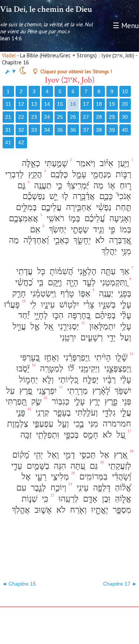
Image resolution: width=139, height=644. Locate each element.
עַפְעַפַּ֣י (41, 423)
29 (112, 117)
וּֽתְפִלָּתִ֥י (46, 434)
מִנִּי (92, 423)
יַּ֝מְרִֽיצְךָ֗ (76, 185)
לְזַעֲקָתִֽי (118, 466)
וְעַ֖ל (62, 423)
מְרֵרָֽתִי (76, 390)
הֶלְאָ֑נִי (85, 271)
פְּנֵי (125, 401)
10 (125, 91)
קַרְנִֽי (41, 412)
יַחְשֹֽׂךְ (56, 229)
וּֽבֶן (105, 498)
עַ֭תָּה (76, 466)
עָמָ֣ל (78, 174)
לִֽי (32, 304)
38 (99, 130)
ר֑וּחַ (124, 185)
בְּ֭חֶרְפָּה (78, 315)
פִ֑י (110, 229)
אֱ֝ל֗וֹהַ (122, 487)
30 (125, 117)
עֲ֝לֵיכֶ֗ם (93, 218)
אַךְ (123, 271)
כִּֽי (44, 498)
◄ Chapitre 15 (19, 584)
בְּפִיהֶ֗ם (104, 315)
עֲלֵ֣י (124, 412)
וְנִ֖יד (97, 229)
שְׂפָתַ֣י (79, 229)
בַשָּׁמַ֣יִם (36, 466)
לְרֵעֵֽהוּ (67, 498)
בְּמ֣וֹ (73, 218)
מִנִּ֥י (125, 251)
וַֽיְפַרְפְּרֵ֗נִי (75, 357)
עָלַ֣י (124, 304)
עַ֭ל (119, 434)
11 (8, 104)
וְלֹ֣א (47, 379)
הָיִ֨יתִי (101, 357)
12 (21, 104)
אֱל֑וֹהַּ (122, 498)
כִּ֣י (58, 185)
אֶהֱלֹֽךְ (20, 510)
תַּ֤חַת (122, 207)
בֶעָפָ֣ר (61, 412)
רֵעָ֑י (39, 476)
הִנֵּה (59, 466)
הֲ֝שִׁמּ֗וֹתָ (60, 271)
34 (47, 130)
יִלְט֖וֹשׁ (68, 304)
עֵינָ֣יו (47, 304)
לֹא (99, 240)
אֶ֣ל (34, 326)
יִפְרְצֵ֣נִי (45, 390)
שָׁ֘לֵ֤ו (120, 357)
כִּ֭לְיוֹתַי (67, 379)
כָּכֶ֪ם (105, 196)
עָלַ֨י (124, 315)
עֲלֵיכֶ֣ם (50, 207)
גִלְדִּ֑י (108, 412)
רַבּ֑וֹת (122, 174)
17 (86, 104)
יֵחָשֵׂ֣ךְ (81, 240)
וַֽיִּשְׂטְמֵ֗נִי (42, 293)
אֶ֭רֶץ (120, 454)
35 (60, 130)
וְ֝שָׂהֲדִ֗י (120, 476)
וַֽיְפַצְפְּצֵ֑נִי (116, 368)
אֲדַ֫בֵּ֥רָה (82, 196)
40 (125, 130)
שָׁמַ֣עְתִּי (55, 163)
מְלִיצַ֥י (59, 476)
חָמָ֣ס (89, 434)
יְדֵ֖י (110, 337)
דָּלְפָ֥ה (100, 487)
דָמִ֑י (68, 454)
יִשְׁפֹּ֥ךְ (121, 390)
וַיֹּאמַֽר (84, 163)
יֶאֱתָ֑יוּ (98, 510)
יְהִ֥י (37, 454)
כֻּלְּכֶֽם (58, 174)
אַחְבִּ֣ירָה (78, 207)
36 (73, 130)
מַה (97, 185)
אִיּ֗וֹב (105, 163)
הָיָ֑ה (71, 282)
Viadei (9, 55)
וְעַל (124, 337)
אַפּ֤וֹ (83, 293)
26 (73, 117)
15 (60, 104)
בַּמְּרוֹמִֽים (92, 476)
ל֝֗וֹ (70, 368)
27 (86, 117)
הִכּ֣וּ (56, 315)
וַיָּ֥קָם (54, 282)
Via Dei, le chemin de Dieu (46, 9)
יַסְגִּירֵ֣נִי (67, 326)
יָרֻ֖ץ (93, 401)
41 (8, 142)
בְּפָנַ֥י (123, 293)
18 (99, 104)
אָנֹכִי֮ (123, 196)
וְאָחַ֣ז (50, 357)
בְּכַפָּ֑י (70, 434)
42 (21, 142)
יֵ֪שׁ (52, 196)
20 (125, 104)
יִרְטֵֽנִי (66, 337)
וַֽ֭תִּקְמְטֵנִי (112, 282)
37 (86, 130)
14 (47, 104)
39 (112, 130)
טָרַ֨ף (66, 293)
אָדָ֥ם (89, 498)
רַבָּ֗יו (108, 379)
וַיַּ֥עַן (122, 163)
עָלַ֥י (124, 326)
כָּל (40, 271)
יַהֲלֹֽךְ (108, 251)
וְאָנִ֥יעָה (119, 218)
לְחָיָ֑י (40, 315)
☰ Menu (126, 25)
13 (34, 104)
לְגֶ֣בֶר (37, 487)
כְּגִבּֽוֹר (59, 401)
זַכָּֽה (25, 434)
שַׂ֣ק (35, 401)
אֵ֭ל (47, 326)
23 (34, 117)
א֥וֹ (110, 185)
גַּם (92, 466)
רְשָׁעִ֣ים (90, 337)
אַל (103, 454)
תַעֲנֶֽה (42, 185)
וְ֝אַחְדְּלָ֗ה (35, 240)
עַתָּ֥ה (107, 271)
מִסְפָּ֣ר (120, 510)
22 (21, 117)
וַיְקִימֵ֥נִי (88, 368)
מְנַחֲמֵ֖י (100, 174)
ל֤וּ (64, 196)
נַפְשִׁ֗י (102, 207)
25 (60, 117)
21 (8, 117)
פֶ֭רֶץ (24, 390)
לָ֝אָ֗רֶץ (100, 390)
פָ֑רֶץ (110, 401)
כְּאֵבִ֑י (60, 240)
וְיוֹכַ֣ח (57, 487)
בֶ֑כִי (77, 423)
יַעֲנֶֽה (105, 293)
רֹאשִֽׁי (54, 218)
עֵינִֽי (82, 487)
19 (112, 104)
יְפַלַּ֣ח (89, 379)
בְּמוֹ (124, 229)
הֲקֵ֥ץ (34, 174)
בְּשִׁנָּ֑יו (106, 304)
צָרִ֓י (87, 304)
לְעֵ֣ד (88, 282)
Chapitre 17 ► (120, 584)
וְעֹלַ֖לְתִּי (85, 412)
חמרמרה (115, 423)
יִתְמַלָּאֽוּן (101, 326)
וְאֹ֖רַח (77, 510)
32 (21, 130)
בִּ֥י (39, 282)
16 (73, 104)
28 (99, 117)
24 (47, 117)
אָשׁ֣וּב (42, 510)
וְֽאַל (52, 454)
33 (34, 130)
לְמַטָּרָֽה (50, 368)
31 (8, 130)
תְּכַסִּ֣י (86, 454)
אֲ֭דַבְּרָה (119, 240)
